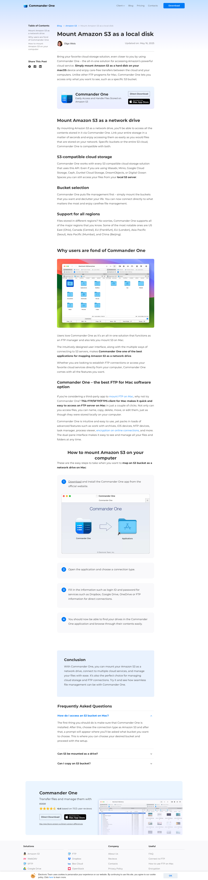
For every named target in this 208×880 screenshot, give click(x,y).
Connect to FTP (157, 858)
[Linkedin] (40, 66)
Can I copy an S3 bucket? (74, 763)
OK (170, 875)
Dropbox (76, 858)
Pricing (140, 5)
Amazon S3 (33, 853)
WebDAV (32, 858)
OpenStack (78, 868)
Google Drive (34, 868)
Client (119, 5)
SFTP (30, 863)
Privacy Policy (115, 868)
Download (174, 5)
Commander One (42, 5)
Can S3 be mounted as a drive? (77, 753)
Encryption (154, 868)
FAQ (151, 853)
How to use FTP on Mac (161, 863)
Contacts (153, 5)
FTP (74, 853)
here (51, 877)
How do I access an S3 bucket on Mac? (83, 715)
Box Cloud (77, 863)
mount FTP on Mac (121, 396)
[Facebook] (35, 66)
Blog (130, 5)
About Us (113, 853)
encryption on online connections (117, 430)
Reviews (112, 858)
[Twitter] (29, 66)
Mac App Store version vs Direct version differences (61, 824)
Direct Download (139, 93)
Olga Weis (70, 43)
